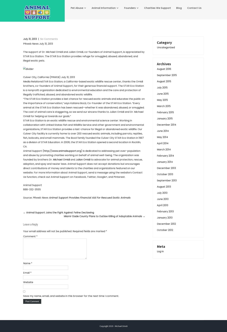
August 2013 (164, 186)
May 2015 (162, 100)
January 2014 (165, 162)
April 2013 (162, 205)
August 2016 (164, 69)
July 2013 (162, 193)
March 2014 (164, 149)
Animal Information (104, 8)
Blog (179, 8)
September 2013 (167, 180)
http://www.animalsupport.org (62, 151)
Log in (160, 251)
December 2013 (166, 168)
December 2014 (166, 125)
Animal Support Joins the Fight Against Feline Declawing (58, 212)
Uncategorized (166, 47)
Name (27, 263)
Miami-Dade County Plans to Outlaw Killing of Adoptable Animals (104, 216)
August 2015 (164, 81)
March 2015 (164, 106)
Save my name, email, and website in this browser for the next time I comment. (71, 296)
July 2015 (162, 87)
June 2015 (163, 94)
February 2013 (165, 211)
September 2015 (167, 75)
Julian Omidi (83, 159)
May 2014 (162, 137)
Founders (130, 8)
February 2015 (165, 112)
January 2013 (164, 217)
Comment (30, 236)
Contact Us (194, 8)
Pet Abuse (77, 8)
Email (27, 273)
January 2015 (165, 118)
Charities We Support (157, 8)
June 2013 (162, 199)
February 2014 (165, 155)
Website (28, 282)
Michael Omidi (61, 159)
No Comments (49, 39)
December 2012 (166, 224)
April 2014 (162, 143)
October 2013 (165, 174)
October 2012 (165, 230)
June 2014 (163, 131)
